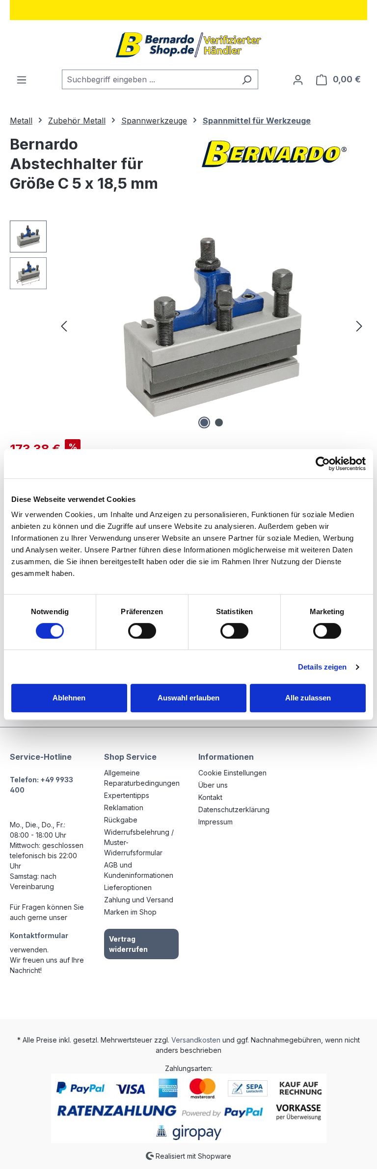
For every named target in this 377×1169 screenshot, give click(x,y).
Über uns (213, 785)
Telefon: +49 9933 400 (41, 784)
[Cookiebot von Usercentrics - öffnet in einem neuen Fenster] (323, 463)
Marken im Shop (130, 912)
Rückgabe (120, 820)
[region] (188, 326)
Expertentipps (126, 795)
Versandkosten (195, 1040)
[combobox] (149, 79)
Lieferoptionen (128, 887)
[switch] (142, 631)
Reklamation (123, 807)
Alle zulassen (308, 698)
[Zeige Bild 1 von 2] (204, 422)
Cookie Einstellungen (232, 773)
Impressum (215, 822)
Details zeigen (322, 667)
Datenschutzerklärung (233, 809)
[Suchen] (246, 79)
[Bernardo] (274, 154)
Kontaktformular (39, 935)
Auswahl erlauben (188, 698)
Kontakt (210, 797)
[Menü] (21, 79)
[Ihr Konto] (298, 79)
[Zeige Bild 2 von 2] (219, 422)
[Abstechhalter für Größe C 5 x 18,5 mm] (212, 326)
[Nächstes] (359, 326)
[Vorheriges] (63, 326)
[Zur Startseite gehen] (188, 45)
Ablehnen (69, 698)
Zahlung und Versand (138, 899)
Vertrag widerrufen (128, 944)
